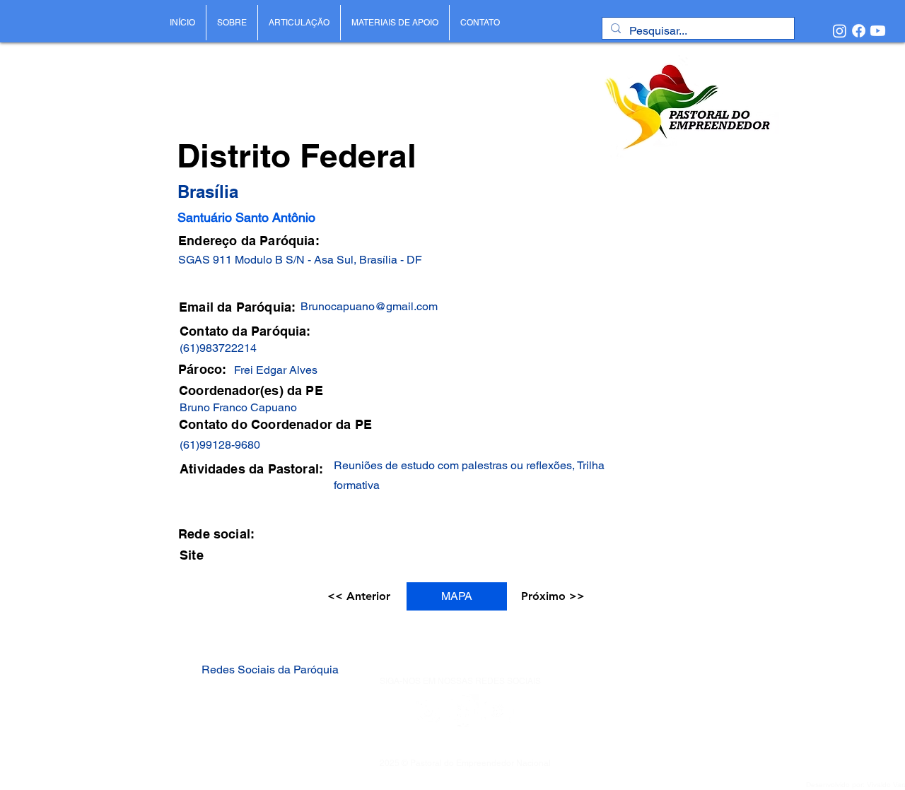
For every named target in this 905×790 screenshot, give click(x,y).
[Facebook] (859, 31)
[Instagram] (839, 31)
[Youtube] (878, 31)
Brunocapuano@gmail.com (369, 306)
